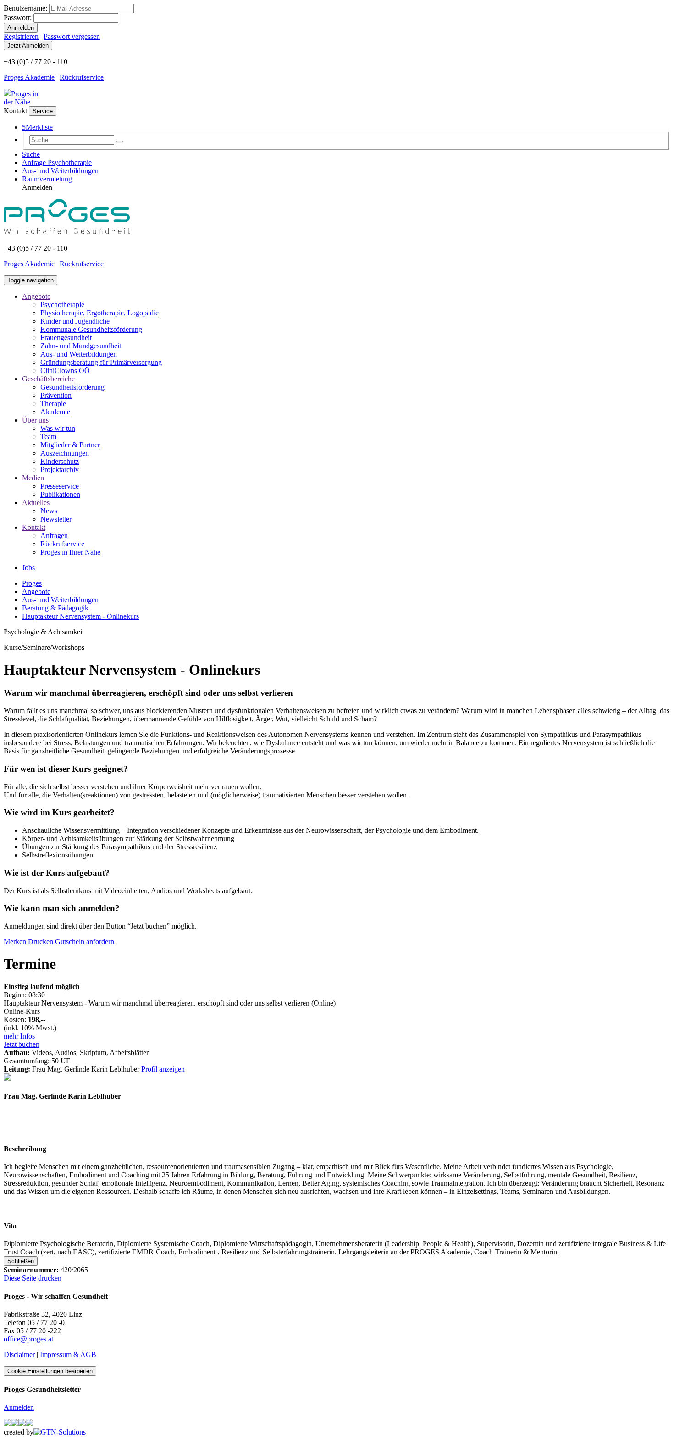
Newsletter (56, 519)
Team (48, 436)
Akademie (55, 412)
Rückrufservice (82, 77)
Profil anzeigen (163, 1069)
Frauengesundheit (66, 337)
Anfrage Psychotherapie (57, 162)
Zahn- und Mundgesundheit (80, 346)
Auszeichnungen (64, 453)
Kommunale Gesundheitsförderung (91, 329)
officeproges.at (28, 1339)
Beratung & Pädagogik (55, 608)
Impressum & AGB (68, 1354)
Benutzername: (25, 8)
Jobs (28, 568)
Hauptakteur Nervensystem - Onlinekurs (80, 616)
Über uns (35, 420)
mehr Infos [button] (19, 1036)
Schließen (20, 1261)
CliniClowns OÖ (65, 370)
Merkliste (37, 127)
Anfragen (54, 535)
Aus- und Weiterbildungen (60, 171)
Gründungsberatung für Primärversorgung (101, 362)
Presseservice (59, 486)
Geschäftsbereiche (48, 379)
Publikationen (60, 494)
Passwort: (18, 18)
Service (43, 111)
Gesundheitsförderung (72, 387)
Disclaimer (19, 1354)
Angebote (36, 296)
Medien (33, 478)
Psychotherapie (62, 304)
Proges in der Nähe (21, 98)
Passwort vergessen (72, 36)
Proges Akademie (29, 77)
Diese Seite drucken (32, 1278)
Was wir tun (57, 428)
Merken (15, 941)
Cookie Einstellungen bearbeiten (50, 1371)
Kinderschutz (59, 461)
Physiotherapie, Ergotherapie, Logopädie (99, 313)
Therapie (53, 403)
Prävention (56, 395)
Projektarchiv (59, 469)
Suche (31, 154)
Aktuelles (36, 502)
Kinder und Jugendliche (75, 321)
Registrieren (21, 36)
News (48, 511)
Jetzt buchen (21, 1044)
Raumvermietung (47, 179)
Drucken (40, 941)
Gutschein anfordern (84, 941)
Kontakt (33, 527)
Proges (32, 583)
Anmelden (19, 1407)
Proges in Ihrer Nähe (70, 552)
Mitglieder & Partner (70, 445)
